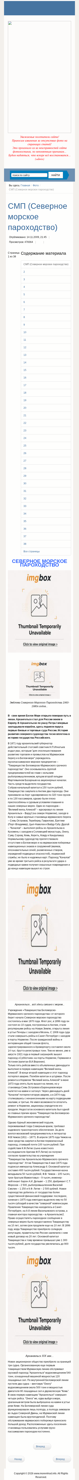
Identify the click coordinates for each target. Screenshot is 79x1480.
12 (24, 347)
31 (24, 491)
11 (24, 339)
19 (24, 400)
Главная (25, 185)
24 (24, 438)
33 (24, 506)
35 (24, 521)
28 (24, 468)
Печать (39, 242)
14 (24, 362)
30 (24, 483)
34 (24, 513)
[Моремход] (23, 8)
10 (24, 332)
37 (24, 536)
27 (24, 460)
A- (70, 197)
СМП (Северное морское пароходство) (37, 217)
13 (24, 355)
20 (24, 407)
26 (24, 453)
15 (24, 370)
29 (24, 475)
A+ (62, 197)
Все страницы (31, 551)
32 (24, 498)
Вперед (40, 1446)
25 (24, 445)
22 (24, 423)
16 (24, 377)
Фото (36, 185)
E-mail (47, 242)
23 (24, 430)
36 (24, 528)
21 (24, 415)
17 (24, 385)
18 (24, 392)
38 (24, 543)
